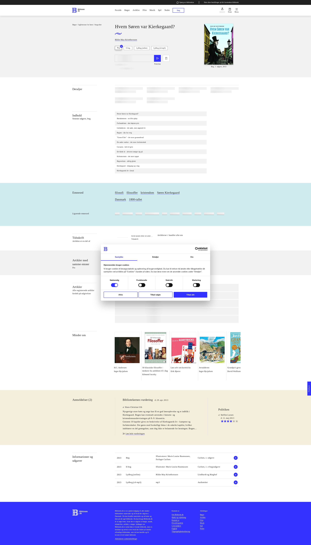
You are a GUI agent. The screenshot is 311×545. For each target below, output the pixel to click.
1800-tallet (135, 199)
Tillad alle (190, 295)
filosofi (119, 192)
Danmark (120, 199)
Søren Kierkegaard (168, 192)
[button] (177, 458)
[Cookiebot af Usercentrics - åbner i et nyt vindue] (196, 249)
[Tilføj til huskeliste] (166, 58)
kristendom (147, 192)
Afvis (120, 295)
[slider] (219, 45)
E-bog (128, 48)
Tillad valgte (155, 295)
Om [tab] (191, 257)
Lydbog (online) (141, 48)
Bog (118, 48)
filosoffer (132, 192)
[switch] (141, 285)
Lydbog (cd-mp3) (159, 48)
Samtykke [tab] (119, 257)
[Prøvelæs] (157, 58)
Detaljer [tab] (155, 257)
